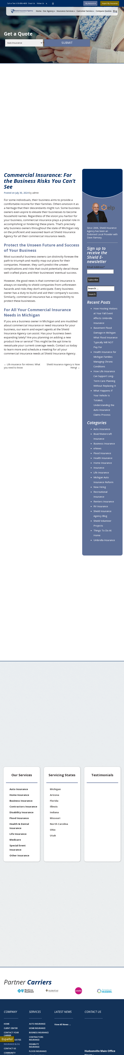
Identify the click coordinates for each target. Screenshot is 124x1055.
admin (35, 192)
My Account (89, 3)
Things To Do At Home (102, 533)
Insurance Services (65, 11)
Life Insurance (101, 472)
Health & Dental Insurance (19, 826)
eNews (97, 448)
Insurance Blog (12, 1044)
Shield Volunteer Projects (102, 523)
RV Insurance (100, 506)
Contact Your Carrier (11, 1034)
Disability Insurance (21, 812)
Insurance (98, 467)
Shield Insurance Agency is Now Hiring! (63, 366)
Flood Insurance (102, 453)
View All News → (62, 1024)
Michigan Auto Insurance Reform (103, 480)
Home (38, 11)
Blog (115, 11)
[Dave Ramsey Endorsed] (102, 212)
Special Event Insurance (18, 847)
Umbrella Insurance (104, 540)
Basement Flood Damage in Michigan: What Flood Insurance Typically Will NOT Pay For (105, 337)
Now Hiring (99, 487)
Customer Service (85, 11)
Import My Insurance (110, 3)
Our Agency (48, 11)
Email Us (31, 3)
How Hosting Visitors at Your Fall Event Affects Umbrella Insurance (105, 316)
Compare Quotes (104, 11)
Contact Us (10, 1048)
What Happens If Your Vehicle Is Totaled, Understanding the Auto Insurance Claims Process (103, 402)
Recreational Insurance (100, 494)
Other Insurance (19, 855)
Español (7, 1039)
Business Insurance (104, 443)
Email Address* (96, 266)
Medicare (15, 839)
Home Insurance (102, 462)
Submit (67, 43)
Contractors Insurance (23, 806)
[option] (26, 990)
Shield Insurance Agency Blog (102, 513)
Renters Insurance (103, 501)
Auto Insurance (101, 429)
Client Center (11, 1028)
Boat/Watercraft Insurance (102, 436)
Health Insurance (102, 458)
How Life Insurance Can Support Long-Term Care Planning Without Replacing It (104, 378)
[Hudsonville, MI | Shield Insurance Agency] (22, 11)
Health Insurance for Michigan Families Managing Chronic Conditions (104, 359)
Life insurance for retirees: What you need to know (22, 366)
